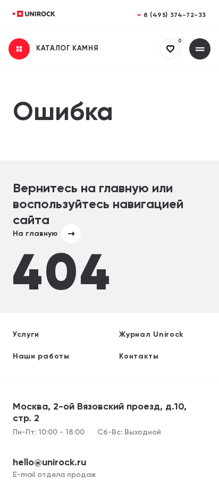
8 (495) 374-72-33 (175, 15)
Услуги (26, 334)
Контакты (139, 356)
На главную (35, 233)
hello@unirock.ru (49, 462)
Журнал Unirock (151, 334)
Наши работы (41, 356)
